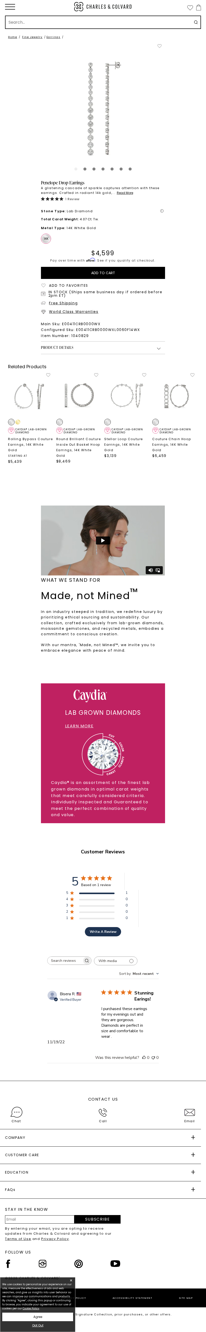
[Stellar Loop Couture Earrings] (127, 395)
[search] (195, 22)
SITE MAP (186, 1298)
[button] (10, 7)
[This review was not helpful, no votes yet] (153, 1057)
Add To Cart (103, 272)
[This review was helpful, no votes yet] (144, 1057)
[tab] (75, 169)
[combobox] (139, 973)
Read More (125, 193)
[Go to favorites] (190, 8)
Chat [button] (16, 1121)
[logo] (103, 6)
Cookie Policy (31, 1308)
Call (103, 1121)
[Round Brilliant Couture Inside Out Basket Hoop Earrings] (79, 395)
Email (189, 1121)
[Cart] (197, 7)
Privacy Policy (55, 1239)
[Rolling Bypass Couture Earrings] (31, 395)
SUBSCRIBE (97, 1219)
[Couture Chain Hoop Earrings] (175, 395)
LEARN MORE (79, 726)
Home (12, 37)
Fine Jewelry (32, 37)
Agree (37, 1317)
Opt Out (37, 1325)
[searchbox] (64, 961)
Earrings (53, 37)
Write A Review (103, 931)
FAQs (10, 1189)
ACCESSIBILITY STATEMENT (132, 1298)
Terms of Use (18, 1239)
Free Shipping (63, 303)
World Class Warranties (73, 311)
